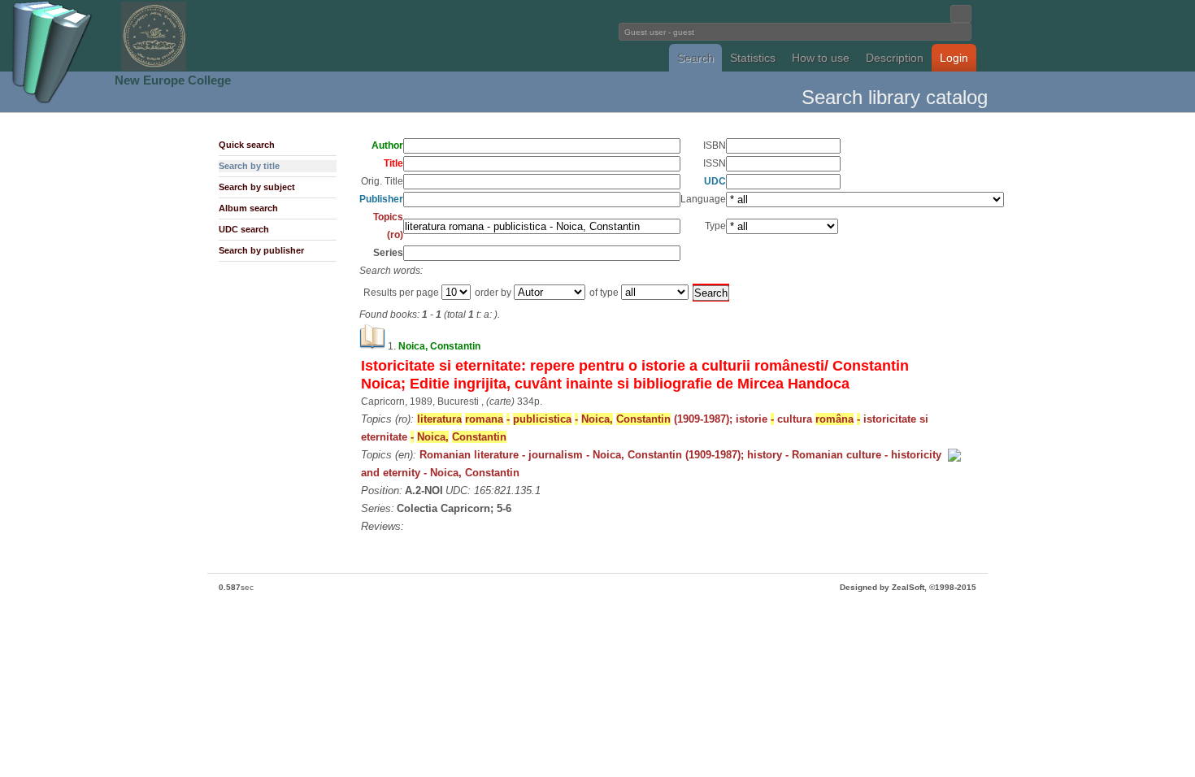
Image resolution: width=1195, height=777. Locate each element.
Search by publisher (261, 250)
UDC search (244, 229)
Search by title (249, 166)
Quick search (247, 145)
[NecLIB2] (153, 67)
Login (954, 57)
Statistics (753, 57)
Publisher (381, 199)
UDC (715, 181)
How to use (821, 57)
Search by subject (257, 187)
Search (695, 57)
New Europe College (173, 80)
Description (894, 57)
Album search (248, 208)
